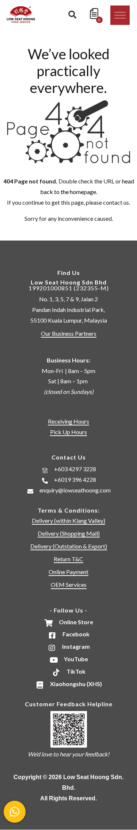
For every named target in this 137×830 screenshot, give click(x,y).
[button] (120, 15)
